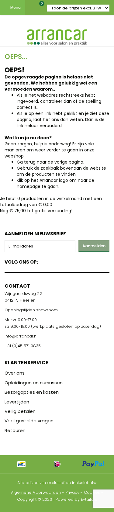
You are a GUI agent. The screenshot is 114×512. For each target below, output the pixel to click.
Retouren (15, 430)
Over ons (15, 373)
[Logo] (57, 36)
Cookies (92, 492)
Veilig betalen (20, 411)
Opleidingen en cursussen (34, 382)
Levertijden (17, 402)
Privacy (72, 492)
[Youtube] (55, 260)
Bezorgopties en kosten (32, 392)
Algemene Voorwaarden (36, 492)
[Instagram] (65, 260)
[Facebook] (44, 260)
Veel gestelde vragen (29, 420)
